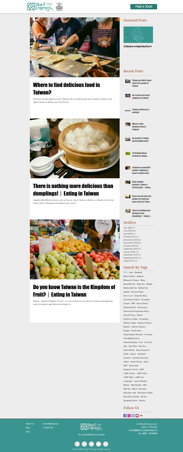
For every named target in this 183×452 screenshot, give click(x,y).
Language (128, 381)
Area (131, 272)
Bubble (149, 284)
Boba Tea (141, 284)
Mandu (126, 385)
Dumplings (143, 319)
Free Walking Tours (131, 338)
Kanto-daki (133, 365)
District (140, 315)
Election (127, 327)
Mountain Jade (130, 393)
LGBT (141, 369)
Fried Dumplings (130, 342)
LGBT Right (128, 377)
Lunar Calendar (140, 381)
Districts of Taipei (131, 319)
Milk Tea (127, 389)
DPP (133, 303)
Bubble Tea (143, 288)
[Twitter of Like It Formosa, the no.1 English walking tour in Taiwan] (91, 444)
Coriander (145, 299)
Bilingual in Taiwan (131, 280)
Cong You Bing (140, 296)
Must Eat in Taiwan (131, 397)
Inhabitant (141, 354)
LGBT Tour (139, 377)
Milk (145, 385)
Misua (134, 389)
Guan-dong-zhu (143, 350)
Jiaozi (145, 362)
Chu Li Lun (128, 296)
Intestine (127, 358)
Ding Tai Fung (129, 315)
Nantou (142, 400)
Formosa (148, 334)
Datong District (130, 307)
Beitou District (129, 276)
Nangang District (131, 400)
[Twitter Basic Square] (133, 415)
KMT (126, 365)
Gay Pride (133, 346)
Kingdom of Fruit (130, 369)
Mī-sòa (144, 397)
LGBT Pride (142, 373)
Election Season (138, 327)
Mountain (143, 389)
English (127, 331)
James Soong (136, 362)
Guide (126, 354)
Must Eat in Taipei (145, 393)
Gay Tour (142, 346)
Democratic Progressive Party (136, 311)
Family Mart (136, 331)
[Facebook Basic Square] (125, 415)
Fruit (141, 342)
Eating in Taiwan (145, 323)
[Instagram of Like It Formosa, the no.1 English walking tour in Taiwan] (84, 444)
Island (126, 362)
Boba (143, 280)
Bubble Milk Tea (130, 288)
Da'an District (142, 303)
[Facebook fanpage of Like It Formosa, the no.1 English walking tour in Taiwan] (77, 444)
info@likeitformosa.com (147, 424)
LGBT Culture (129, 373)
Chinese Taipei (137, 292)
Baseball (138, 272)
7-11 (125, 272)
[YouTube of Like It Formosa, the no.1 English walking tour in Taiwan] (98, 444)
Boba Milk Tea (129, 284)
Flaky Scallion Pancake (133, 334)
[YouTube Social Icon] (137, 415)
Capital (126, 292)
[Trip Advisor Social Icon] (141, 415)
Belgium (140, 276)
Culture (127, 303)
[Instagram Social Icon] (129, 415)
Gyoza (133, 354)
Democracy (142, 307)
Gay (125, 346)
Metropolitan (136, 385)
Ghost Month (129, 350)
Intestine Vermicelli (140, 358)
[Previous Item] (128, 35)
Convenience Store (132, 299)
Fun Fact (148, 342)
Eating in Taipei (130, 323)
